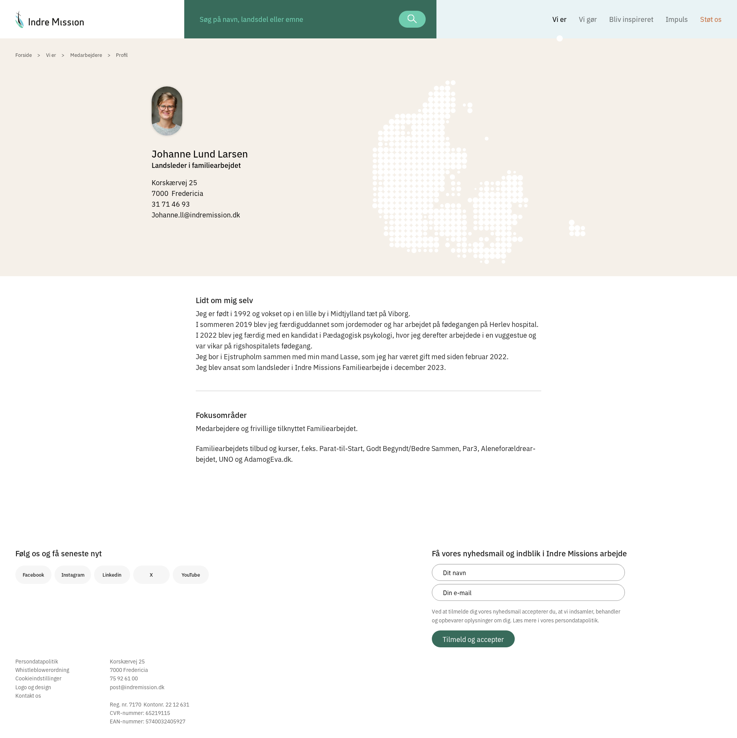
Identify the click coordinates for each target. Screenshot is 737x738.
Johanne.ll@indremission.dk (196, 214)
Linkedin (111, 574)
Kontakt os (28, 695)
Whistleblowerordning (42, 669)
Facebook (33, 574)
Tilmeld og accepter (473, 639)
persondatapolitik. (577, 620)
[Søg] (412, 19)
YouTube (191, 574)
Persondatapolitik (36, 661)
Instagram (72, 574)
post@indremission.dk (137, 687)
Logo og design (33, 687)
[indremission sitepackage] (92, 19)
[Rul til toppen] (720, 716)
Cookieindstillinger (38, 678)
